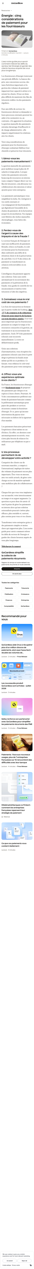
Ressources (6, 10)
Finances (9, 600)
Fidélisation (9, 594)
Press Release (22, 656)
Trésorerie (25, 588)
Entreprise (25, 600)
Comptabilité (9, 606)
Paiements (9, 588)
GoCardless (13, 51)
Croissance (25, 594)
